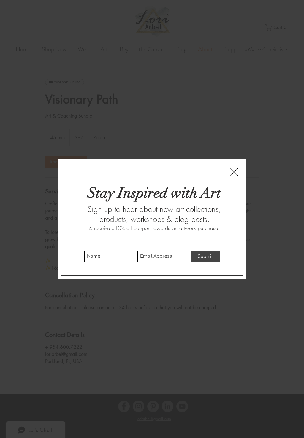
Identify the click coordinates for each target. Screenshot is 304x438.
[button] (234, 172)
